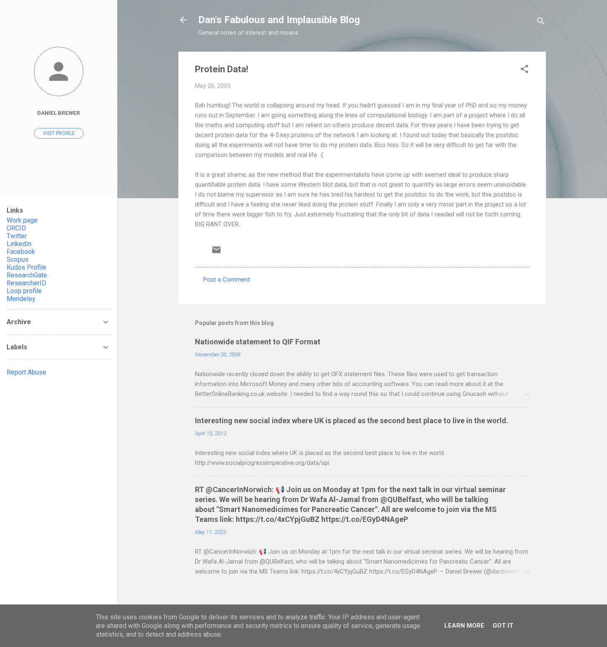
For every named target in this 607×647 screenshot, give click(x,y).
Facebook (21, 252)
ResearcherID (26, 283)
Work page (22, 220)
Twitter (17, 236)
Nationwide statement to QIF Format (257, 341)
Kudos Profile (26, 267)
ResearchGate (27, 275)
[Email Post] (216, 252)
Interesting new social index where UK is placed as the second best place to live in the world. (351, 420)
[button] (524, 70)
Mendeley (21, 299)
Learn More (464, 625)
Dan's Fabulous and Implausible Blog (279, 20)
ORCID (16, 228)
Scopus (17, 259)
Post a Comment (226, 279)
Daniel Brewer (58, 112)
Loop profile (24, 291)
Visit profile (59, 133)
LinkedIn (19, 244)
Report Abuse (26, 372)
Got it (503, 625)
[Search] (541, 22)
